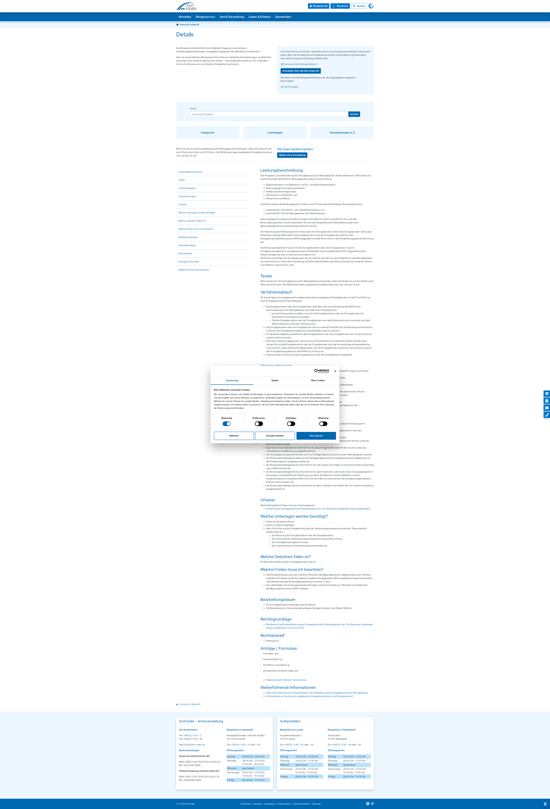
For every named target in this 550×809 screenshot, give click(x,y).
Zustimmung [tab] (232, 380)
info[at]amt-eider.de (194, 744)
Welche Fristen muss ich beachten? (195, 228)
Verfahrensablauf (187, 188)
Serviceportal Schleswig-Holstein (300, 64)
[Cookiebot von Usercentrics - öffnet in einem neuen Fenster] (316, 371)
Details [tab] (275, 380)
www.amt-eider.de (189, 24)
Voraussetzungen (187, 196)
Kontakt (257, 803)
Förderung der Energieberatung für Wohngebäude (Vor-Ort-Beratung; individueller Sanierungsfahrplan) (318, 508)
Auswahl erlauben (275, 435)
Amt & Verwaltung (232, 17)
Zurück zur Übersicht (190, 704)
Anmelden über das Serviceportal (300, 70)
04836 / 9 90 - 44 (341, 744)
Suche (193, 108)
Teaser (181, 179)
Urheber (182, 204)
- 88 (359, 744)
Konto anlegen (291, 86)
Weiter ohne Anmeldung (292, 155)
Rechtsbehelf (185, 253)
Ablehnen (234, 435)
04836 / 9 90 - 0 (192, 735)
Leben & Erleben (260, 17)
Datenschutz (284, 803)
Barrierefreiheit (301, 803)
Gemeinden (283, 17)
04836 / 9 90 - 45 (294, 744)
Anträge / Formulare (188, 261)
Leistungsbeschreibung (190, 171)
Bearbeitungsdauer (188, 237)
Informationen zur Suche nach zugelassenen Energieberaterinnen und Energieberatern (309, 696)
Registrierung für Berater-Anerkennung (286, 679)
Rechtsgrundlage (187, 245)
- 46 (311, 744)
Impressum (269, 803)
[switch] (259, 424)
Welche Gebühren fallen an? (192, 220)
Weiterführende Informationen (193, 269)
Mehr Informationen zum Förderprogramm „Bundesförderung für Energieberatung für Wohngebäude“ (317, 692)
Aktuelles (184, 17)
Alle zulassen (316, 435)
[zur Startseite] (186, 6)
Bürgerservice (205, 17)
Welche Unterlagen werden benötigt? (196, 212)
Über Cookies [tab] (318, 380)
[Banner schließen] (335, 371)
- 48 (258, 744)
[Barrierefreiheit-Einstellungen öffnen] (545, 804)
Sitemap (316, 803)
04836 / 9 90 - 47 (240, 744)
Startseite (246, 803)
